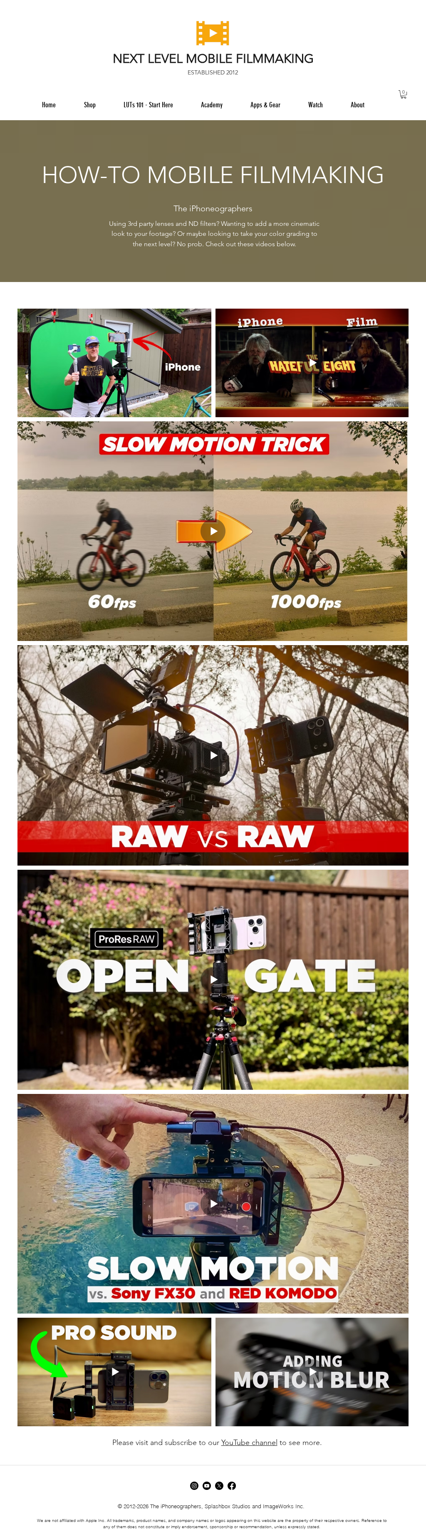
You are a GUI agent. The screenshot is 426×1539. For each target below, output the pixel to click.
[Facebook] (232, 1486)
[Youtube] (207, 1486)
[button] (265, 105)
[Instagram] (194, 1486)
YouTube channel (249, 1442)
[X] (219, 1486)
